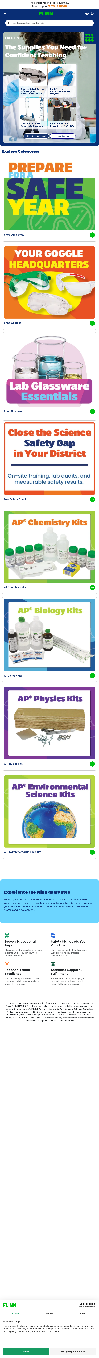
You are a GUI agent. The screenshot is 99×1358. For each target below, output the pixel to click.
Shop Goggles (63, 136)
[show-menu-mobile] (4, 13)
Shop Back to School (36, 136)
